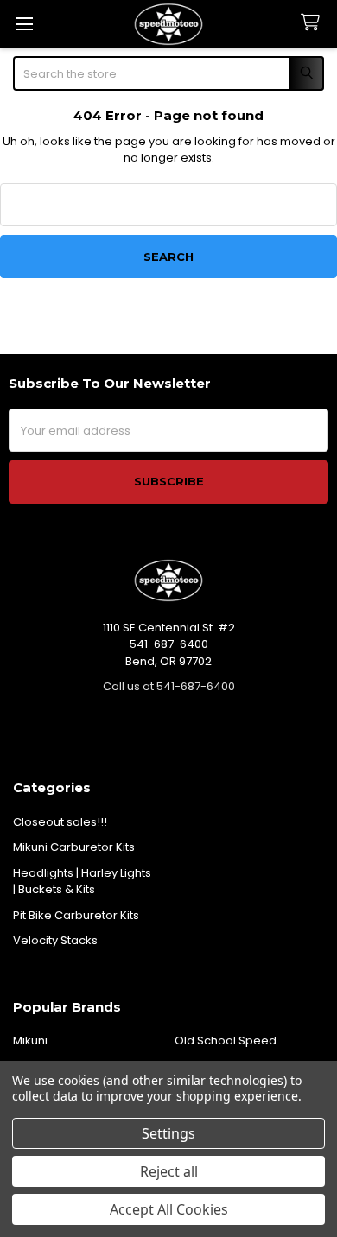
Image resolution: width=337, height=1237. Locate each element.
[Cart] (313, 23)
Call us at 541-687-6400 (169, 686)
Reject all (169, 1171)
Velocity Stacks (55, 940)
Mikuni (30, 1040)
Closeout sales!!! (60, 822)
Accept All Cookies (169, 1209)
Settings (168, 1133)
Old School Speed (226, 1040)
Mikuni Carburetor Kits (74, 847)
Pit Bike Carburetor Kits (76, 915)
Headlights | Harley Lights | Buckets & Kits (82, 881)
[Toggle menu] (24, 24)
